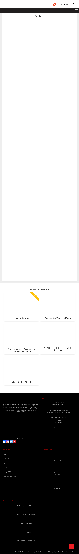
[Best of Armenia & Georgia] (6, 515)
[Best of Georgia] (6, 532)
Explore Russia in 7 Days (25, 506)
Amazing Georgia (21, 318)
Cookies (74, 552)
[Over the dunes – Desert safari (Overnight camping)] (21, 334)
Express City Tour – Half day (58, 318)
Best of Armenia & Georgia (25, 515)
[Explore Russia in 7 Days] (6, 506)
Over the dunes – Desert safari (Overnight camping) (21, 350)
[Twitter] (11, 441)
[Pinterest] (14, 441)
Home (5, 454)
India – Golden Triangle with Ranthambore (25, 541)
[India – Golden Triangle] (21, 367)
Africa (5, 467)
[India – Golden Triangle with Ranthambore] (6, 541)
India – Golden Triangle (21, 382)
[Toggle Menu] (76, 10)
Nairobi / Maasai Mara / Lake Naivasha (57, 349)
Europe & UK (7, 472)
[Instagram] (7, 441)
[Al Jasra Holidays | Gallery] (14, 3)
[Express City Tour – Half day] (57, 303)
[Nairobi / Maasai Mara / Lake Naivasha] (57, 334)
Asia (5, 463)
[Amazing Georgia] (6, 523)
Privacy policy (52, 552)
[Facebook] (4, 441)
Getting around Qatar (10, 476)
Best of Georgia (25, 532)
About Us (6, 458)
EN (73, 3)
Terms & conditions (63, 552)
